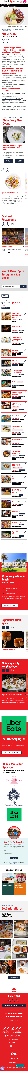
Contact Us (15, 1046)
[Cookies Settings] (2, 1068)
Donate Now (19, 161)
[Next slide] (7, 170)
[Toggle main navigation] (25, 2)
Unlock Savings (9, 605)
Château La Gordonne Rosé (9, 106)
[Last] (22, 543)
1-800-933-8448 (15, 1043)
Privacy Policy (13, 864)
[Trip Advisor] (14, 1062)
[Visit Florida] (13, 1058)
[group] (8, 884)
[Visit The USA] (14, 1053)
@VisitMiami (6, 914)
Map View (17, 303)
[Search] (23, 286)
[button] (23, 174)
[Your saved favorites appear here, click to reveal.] (18, 2)
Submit (14, 858)
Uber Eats (18, 93)
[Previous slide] (3, 170)
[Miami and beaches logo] (14, 1029)
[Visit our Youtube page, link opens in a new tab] (17, 1000)
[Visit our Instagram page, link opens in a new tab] (9, 1000)
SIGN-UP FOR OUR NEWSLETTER (14, 1005)
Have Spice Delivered (11, 752)
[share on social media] (7, 41)
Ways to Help (8, 161)
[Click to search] (4, 286)
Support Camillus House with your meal (12, 84)
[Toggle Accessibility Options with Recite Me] (21, 2)
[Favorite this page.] (3, 41)
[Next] (21, 543)
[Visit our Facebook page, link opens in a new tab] (13, 1000)
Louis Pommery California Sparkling (11, 99)
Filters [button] (4, 296)
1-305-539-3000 (15, 1040)
